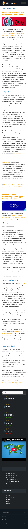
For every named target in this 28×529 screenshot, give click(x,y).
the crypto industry (7, 162)
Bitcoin (23, 184)
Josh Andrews (7, 184)
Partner (15, 186)
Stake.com (11, 187)
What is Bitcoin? (10, 473)
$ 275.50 (9, 407)
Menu (23, 3)
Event (7, 501)
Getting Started (10, 477)
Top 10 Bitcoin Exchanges (13, 481)
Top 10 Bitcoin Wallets (12, 479)
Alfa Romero (6, 186)
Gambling (8, 503)
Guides (4, 516)
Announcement (6, 382)
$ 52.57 (9, 423)
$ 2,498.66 (10, 415)
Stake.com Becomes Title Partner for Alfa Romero (13, 14)
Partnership (5, 383)
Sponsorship (5, 187)
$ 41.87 (9, 431)
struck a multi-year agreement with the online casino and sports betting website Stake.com (13, 217)
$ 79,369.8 (10, 399)
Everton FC (20, 382)
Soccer (10, 383)
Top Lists (4, 520)
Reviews (4, 523)
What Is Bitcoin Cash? (12, 475)
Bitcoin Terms (10, 483)
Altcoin (8, 495)
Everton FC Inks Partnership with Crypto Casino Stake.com (12, 197)
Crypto (11, 186)
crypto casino (14, 382)
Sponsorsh (20, 186)
